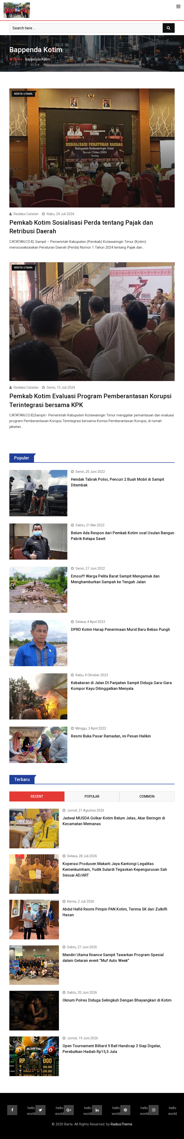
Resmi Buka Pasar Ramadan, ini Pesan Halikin (111, 736)
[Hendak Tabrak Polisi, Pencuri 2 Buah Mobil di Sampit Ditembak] (38, 493)
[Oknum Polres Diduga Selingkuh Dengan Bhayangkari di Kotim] (34, 1010)
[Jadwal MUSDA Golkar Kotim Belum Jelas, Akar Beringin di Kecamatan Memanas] (34, 828)
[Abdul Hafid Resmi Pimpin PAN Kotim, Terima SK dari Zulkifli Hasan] (34, 919)
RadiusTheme (121, 1124)
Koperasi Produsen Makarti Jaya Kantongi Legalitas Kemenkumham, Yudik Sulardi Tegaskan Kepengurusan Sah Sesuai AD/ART (115, 869)
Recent (37, 796)
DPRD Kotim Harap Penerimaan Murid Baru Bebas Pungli (120, 629)
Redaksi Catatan (26, 214)
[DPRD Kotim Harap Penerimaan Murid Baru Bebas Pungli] (38, 643)
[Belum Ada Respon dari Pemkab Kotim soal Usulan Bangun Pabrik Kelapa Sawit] (38, 541)
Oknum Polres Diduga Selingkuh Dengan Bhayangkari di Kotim (117, 1000)
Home (17, 59)
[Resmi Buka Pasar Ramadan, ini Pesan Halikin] (38, 745)
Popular (92, 796)
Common (147, 796)
